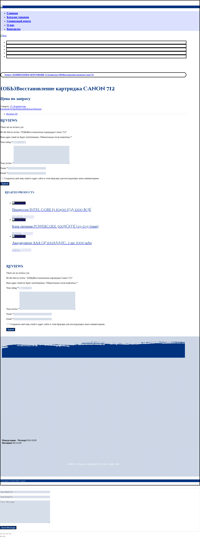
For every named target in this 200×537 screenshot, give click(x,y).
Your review (7, 163)
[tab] (96, 114)
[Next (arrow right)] (4, 536)
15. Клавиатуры (18, 106)
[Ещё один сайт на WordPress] (3, 7)
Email (4, 173)
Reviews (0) (12, 114)
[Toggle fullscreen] (7, 533)
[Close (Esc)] (1, 533)
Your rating (6, 142)
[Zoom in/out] (10, 533)
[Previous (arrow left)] (1, 536)
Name (4, 168)
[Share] (4, 533)
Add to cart (29, 217)
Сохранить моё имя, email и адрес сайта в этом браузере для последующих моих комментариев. (51, 178)
